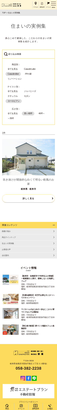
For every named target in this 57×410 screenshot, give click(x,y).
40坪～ (42, 113)
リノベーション (15, 79)
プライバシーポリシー (28, 402)
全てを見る (13, 69)
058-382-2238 (28, 368)
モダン (27, 96)
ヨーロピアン (14, 101)
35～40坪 (28, 113)
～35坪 (11, 118)
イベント (21, 408)
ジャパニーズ (30, 91)
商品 (7, 408)
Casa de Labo (29, 69)
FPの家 (28, 74)
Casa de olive (13, 74)
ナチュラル (13, 96)
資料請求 (35, 408)
